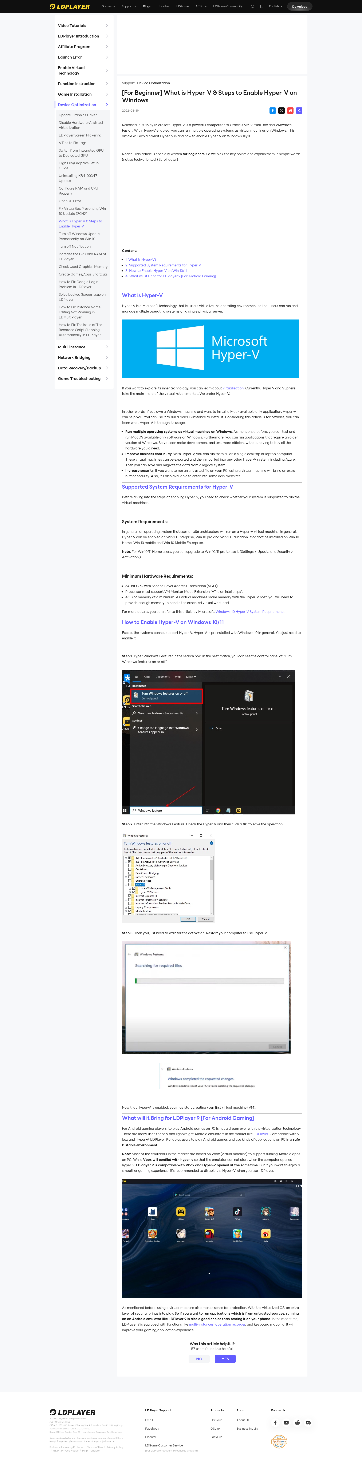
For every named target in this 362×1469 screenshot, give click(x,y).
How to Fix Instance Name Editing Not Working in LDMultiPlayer (80, 312)
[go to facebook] (275, 1422)
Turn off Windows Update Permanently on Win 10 (79, 236)
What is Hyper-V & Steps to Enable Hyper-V (80, 223)
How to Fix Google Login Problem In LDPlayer (78, 284)
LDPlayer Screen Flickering (80, 135)
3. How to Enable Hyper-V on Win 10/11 (156, 270)
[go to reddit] (297, 1422)
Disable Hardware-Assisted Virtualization (81, 125)
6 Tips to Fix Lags (73, 142)
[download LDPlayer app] (262, 6)
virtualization (233, 388)
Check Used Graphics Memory (83, 266)
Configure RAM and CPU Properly (78, 190)
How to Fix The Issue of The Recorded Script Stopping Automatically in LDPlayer (80, 329)
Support (128, 83)
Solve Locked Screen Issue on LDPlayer (82, 297)
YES (225, 1358)
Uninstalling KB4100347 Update (78, 178)
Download (299, 6)
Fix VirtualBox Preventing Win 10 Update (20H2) (82, 211)
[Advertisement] (212, 44)
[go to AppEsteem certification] (279, 1442)
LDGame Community (228, 6)
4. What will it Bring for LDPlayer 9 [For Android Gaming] (170, 276)
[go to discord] (308, 1422)
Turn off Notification (75, 246)
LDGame (182, 6)
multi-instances (201, 1324)
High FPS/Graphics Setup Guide (79, 165)
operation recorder (230, 1324)
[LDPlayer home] (70, 6)
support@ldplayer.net (104, 1441)
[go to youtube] (286, 1422)
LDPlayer (260, 1134)
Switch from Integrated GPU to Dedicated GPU (81, 153)
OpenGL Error (70, 201)
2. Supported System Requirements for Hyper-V (163, 265)
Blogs (147, 6)
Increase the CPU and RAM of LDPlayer (82, 256)
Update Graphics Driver (78, 115)
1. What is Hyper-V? (141, 259)
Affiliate (201, 6)
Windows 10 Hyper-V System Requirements (249, 611)
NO (199, 1358)
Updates (163, 6)
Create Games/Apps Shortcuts (83, 274)
